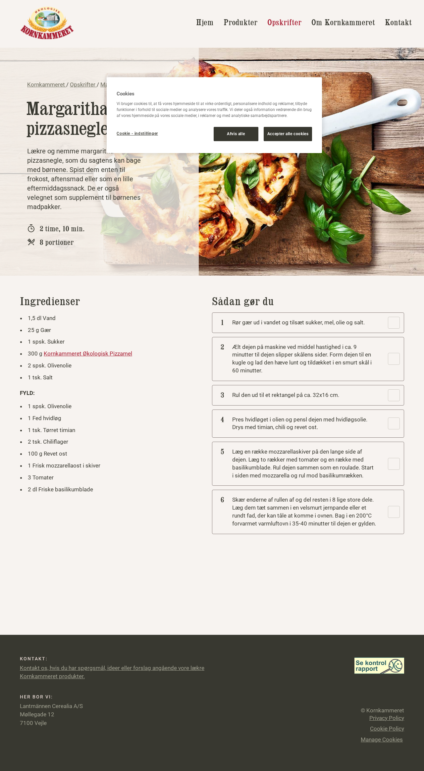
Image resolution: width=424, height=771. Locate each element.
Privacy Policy (386, 718)
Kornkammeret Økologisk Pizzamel (88, 353)
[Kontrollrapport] (379, 665)
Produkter (240, 22)
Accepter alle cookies (288, 134)
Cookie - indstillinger (137, 133)
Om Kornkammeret (343, 22)
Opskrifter (284, 22)
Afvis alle (236, 134)
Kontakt (398, 22)
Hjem (205, 22)
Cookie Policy (387, 728)
